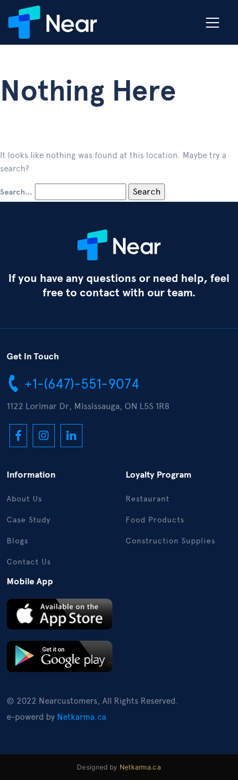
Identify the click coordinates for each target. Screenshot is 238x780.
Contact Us (29, 562)
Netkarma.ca (81, 717)
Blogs (17, 541)
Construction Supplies (170, 541)
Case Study (28, 520)
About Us (24, 499)
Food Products (155, 520)
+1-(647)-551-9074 (79, 383)
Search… (16, 192)
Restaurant (147, 499)
